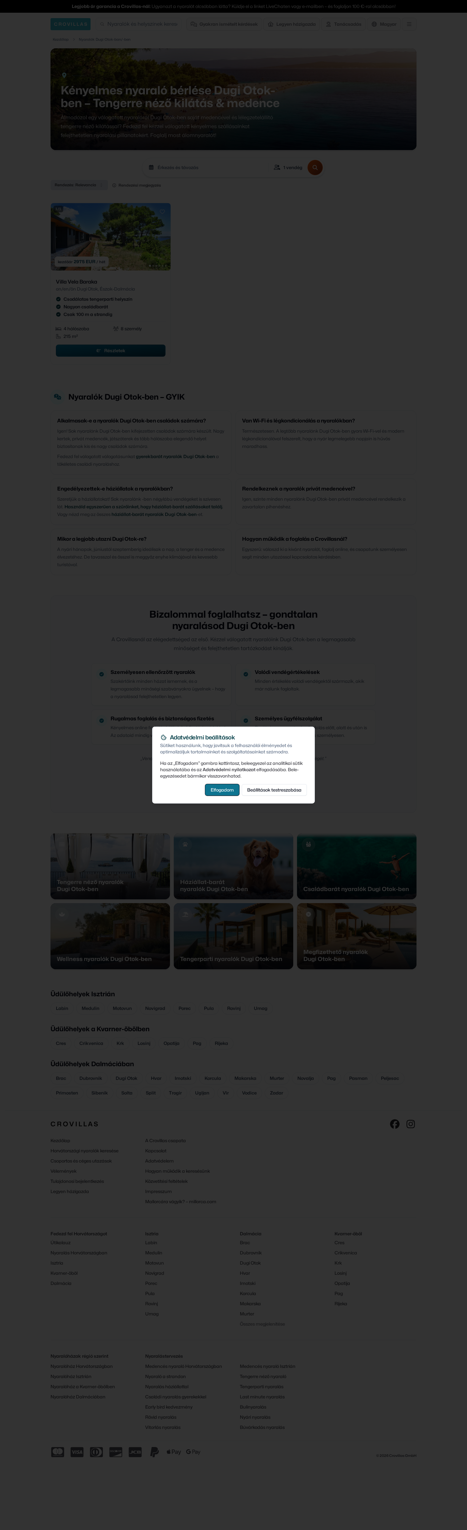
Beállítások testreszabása (274, 789)
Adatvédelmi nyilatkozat (229, 769)
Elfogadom (222, 789)
